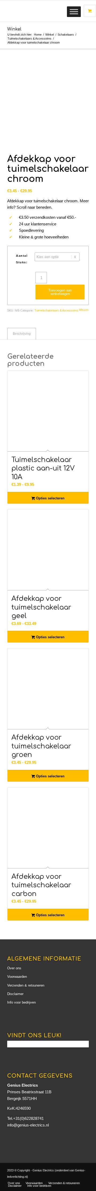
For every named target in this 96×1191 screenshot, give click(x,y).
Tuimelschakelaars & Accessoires (56, 310)
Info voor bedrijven (21, 1002)
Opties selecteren (50, 498)
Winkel (14, 29)
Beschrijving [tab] (22, 334)
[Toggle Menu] (74, 11)
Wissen (84, 310)
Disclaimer (15, 994)
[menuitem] (14, 1183)
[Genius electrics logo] (40, 11)
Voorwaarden (17, 977)
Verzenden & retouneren (25, 985)
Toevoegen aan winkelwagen (60, 292)
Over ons (14, 968)
